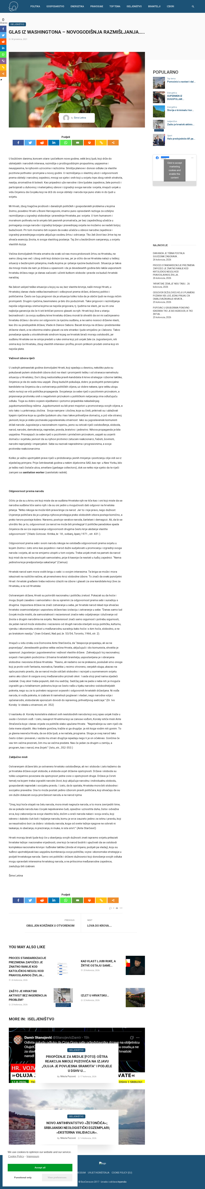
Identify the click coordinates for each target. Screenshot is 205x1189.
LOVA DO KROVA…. (99, 925)
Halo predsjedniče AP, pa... (181, 138)
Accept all (40, 1167)
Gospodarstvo (55, 6)
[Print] (89, 142)
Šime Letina (80, 117)
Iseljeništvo (134, 6)
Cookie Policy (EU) (122, 1172)
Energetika (77, 6)
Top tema (115, 6)
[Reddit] (42, 142)
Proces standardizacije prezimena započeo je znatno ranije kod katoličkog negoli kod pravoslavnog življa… (27, 966)
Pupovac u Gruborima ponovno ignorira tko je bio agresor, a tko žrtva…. (173, 310)
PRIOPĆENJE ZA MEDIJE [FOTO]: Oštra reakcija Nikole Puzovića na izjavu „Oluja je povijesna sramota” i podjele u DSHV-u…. (77, 1064)
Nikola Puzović (68, 1076)
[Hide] (1, 79)
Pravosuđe (96, 6)
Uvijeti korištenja (98, 1172)
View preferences (57, 1177)
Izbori (170, 6)
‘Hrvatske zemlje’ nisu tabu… (170, 283)
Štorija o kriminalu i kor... (180, 110)
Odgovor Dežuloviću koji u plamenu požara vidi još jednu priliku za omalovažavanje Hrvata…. (174, 295)
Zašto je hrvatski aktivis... (180, 124)
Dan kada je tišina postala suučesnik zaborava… (169, 255)
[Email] (77, 142)
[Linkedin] (53, 142)
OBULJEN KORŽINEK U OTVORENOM (50, 925)
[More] (113, 142)
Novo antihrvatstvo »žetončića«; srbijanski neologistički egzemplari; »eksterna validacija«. (77, 1127)
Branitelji (154, 6)
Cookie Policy (16, 1156)
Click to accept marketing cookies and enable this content (174, 170)
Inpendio (122, 1182)
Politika (35, 6)
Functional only (23, 1177)
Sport (169, 135)
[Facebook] (18, 142)
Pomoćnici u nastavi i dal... (181, 81)
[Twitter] (30, 142)
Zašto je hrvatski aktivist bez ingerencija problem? (28, 995)
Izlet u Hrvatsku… (95, 995)
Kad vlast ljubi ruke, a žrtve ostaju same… (98, 963)
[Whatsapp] (65, 142)
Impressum (33, 1156)
